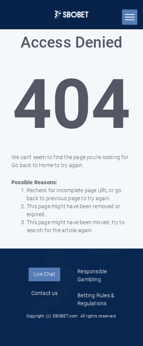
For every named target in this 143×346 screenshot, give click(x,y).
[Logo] (71, 15)
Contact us (44, 293)
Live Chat (44, 274)
